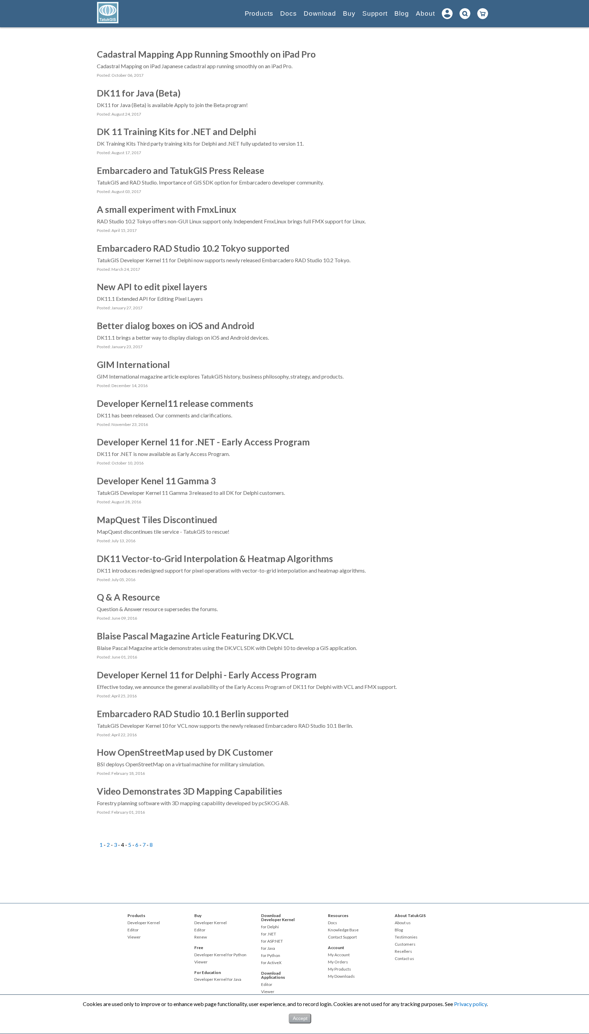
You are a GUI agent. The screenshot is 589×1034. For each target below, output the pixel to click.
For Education (207, 972)
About (425, 13)
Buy (349, 13)
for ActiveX (271, 963)
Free (198, 947)
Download (320, 13)
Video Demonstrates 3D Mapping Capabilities (189, 791)
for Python (270, 956)
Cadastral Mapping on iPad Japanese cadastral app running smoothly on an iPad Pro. (194, 66)
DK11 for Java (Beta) (139, 93)
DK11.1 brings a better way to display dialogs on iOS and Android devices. (183, 337)
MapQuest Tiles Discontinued (157, 519)
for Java (268, 948)
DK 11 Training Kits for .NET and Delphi (176, 131)
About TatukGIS (410, 915)
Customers (405, 944)
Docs (288, 13)
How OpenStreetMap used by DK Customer (185, 752)
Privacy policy (470, 1004)
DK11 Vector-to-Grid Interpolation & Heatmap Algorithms (215, 558)
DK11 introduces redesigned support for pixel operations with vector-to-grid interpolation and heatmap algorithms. (231, 570)
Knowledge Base (343, 930)
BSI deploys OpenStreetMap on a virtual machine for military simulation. (181, 764)
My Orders (338, 962)
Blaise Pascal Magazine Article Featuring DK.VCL (195, 636)
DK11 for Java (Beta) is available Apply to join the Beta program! (172, 105)
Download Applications (273, 975)
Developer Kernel (143, 923)
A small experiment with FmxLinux (166, 209)
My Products (339, 969)
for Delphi (270, 927)
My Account (339, 955)
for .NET (268, 934)
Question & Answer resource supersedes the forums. (157, 609)
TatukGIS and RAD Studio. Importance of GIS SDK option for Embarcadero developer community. (210, 182)
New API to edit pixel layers (152, 286)
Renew (200, 937)
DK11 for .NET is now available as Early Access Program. (163, 453)
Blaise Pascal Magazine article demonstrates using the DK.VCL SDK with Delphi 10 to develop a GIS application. (227, 648)
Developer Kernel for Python (220, 955)
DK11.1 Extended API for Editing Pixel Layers (150, 298)
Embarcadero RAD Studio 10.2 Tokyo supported (193, 248)
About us (403, 923)
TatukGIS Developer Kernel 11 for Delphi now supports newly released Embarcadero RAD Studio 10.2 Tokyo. (223, 260)
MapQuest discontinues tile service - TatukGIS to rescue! (163, 531)
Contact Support (342, 937)
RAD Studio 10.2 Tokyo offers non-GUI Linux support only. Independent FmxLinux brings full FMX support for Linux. (231, 221)
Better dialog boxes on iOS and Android (175, 325)
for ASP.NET (272, 941)
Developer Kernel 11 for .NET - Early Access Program (203, 442)
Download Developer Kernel (277, 917)
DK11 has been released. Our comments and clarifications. (164, 415)
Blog (401, 13)
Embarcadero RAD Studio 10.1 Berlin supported (193, 713)
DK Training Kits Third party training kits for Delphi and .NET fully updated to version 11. (200, 143)
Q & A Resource (128, 597)
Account (336, 947)
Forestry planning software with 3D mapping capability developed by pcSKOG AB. (193, 803)
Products (259, 13)
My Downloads (341, 976)
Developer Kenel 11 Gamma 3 (156, 480)
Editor (133, 930)
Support (375, 13)
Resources (338, 915)
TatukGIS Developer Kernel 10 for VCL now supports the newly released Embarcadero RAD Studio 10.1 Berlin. (225, 725)
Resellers (403, 951)
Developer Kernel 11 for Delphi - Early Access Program (207, 674)
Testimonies (406, 937)
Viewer (134, 937)
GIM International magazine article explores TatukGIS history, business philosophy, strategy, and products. (220, 376)
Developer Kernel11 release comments (175, 403)
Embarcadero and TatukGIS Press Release (180, 170)
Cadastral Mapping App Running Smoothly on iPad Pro (206, 54)
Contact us (404, 959)
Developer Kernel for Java (217, 979)
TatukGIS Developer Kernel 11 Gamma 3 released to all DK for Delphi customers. (191, 492)
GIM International (133, 364)
